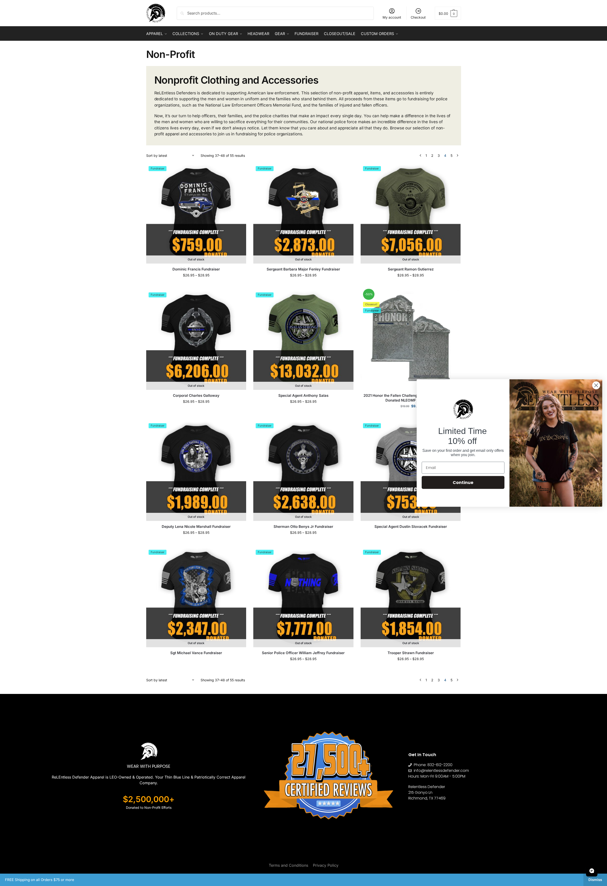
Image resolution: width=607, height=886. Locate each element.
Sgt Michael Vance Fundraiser (196, 653)
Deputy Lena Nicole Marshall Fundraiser (196, 526)
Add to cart (410, 416)
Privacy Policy (325, 865)
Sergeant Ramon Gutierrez (411, 269)
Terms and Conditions (288, 865)
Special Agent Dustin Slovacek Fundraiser (410, 526)
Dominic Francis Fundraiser (196, 269)
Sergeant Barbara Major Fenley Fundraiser (303, 269)
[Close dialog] (596, 385)
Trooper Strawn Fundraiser (411, 653)
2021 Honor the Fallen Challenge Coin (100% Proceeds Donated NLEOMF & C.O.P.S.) (410, 397)
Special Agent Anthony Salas (303, 395)
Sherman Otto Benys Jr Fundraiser (303, 526)
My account (392, 17)
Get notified (196, 285)
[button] (448, 13)
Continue (463, 482)
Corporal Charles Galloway (196, 395)
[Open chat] (591, 870)
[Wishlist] (239, 170)
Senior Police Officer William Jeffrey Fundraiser (303, 653)
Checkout (418, 17)
